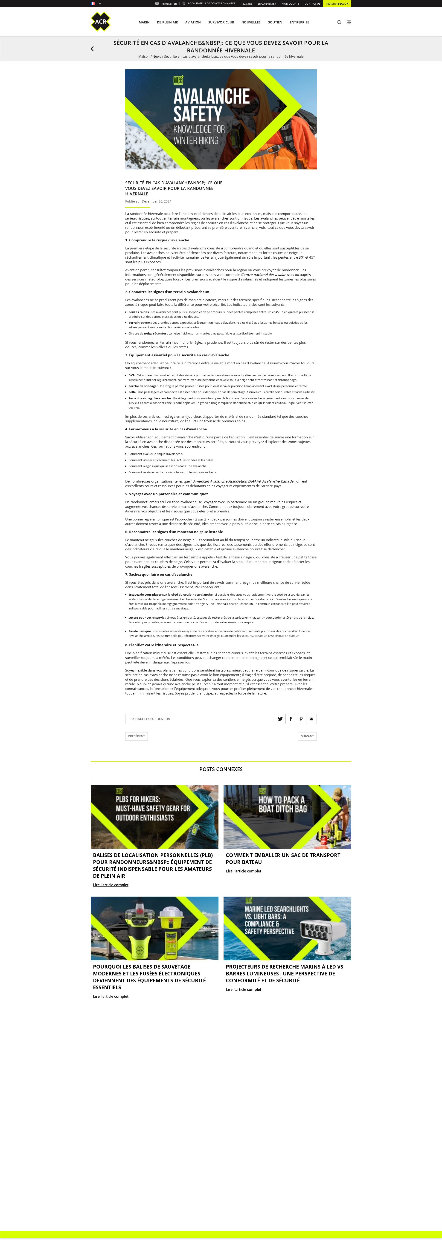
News (157, 56)
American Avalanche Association (220, 481)
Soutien (275, 22)
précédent (136, 736)
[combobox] (96, 4)
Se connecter (267, 3)
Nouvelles (251, 22)
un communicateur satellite (272, 604)
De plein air (167, 22)
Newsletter (169, 3)
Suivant (307, 736)
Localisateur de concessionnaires (211, 3)
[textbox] (96, 4)
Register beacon (337, 3)
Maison (144, 56)
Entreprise (299, 22)
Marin (144, 22)
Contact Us (312, 3)
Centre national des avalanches (267, 274)
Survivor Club (221, 22)
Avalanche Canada (278, 481)
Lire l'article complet (110, 884)
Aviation (193, 22)
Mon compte (290, 3)
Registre (246, 3)
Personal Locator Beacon (232, 604)
